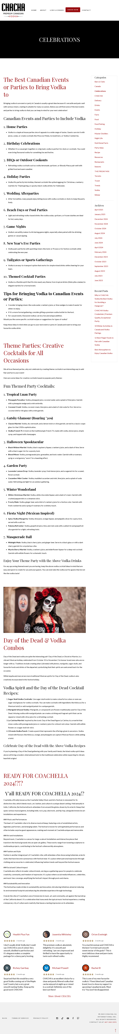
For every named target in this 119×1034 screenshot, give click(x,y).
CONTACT (86, 10)
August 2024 (100, 233)
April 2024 (99, 247)
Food (97, 119)
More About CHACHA (59, 996)
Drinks (97, 105)
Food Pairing (100, 124)
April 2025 (99, 209)
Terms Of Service (20, 1018)
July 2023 (98, 276)
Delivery (98, 100)
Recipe (97, 152)
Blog (4, 1018)
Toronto (98, 176)
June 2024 (99, 242)
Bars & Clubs (100, 81)
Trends (97, 185)
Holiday (98, 129)
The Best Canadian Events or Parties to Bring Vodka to (36, 87)
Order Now (72, 10)
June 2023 (99, 280)
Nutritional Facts (101, 143)
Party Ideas (99, 148)
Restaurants (99, 162)
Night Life (99, 138)
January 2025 (100, 214)
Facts (97, 114)
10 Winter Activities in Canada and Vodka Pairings (103, 329)
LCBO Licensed (57, 10)
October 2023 (100, 261)
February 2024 (100, 252)
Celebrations (100, 91)
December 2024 (101, 219)
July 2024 (98, 238)
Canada (98, 86)
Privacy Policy (40, 1018)
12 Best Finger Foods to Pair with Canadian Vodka (104, 341)
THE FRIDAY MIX (102, 171)
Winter (97, 195)
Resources (99, 157)
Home (34, 10)
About (43, 10)
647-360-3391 (111, 1022)
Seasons (98, 166)
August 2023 (100, 271)
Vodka (97, 190)
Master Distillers (101, 133)
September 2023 (101, 266)
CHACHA (99, 96)
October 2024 (100, 228)
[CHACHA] (13, 10)
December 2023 (101, 257)
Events (97, 110)
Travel (97, 181)
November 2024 (101, 224)
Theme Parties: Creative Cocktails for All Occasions (33, 353)
